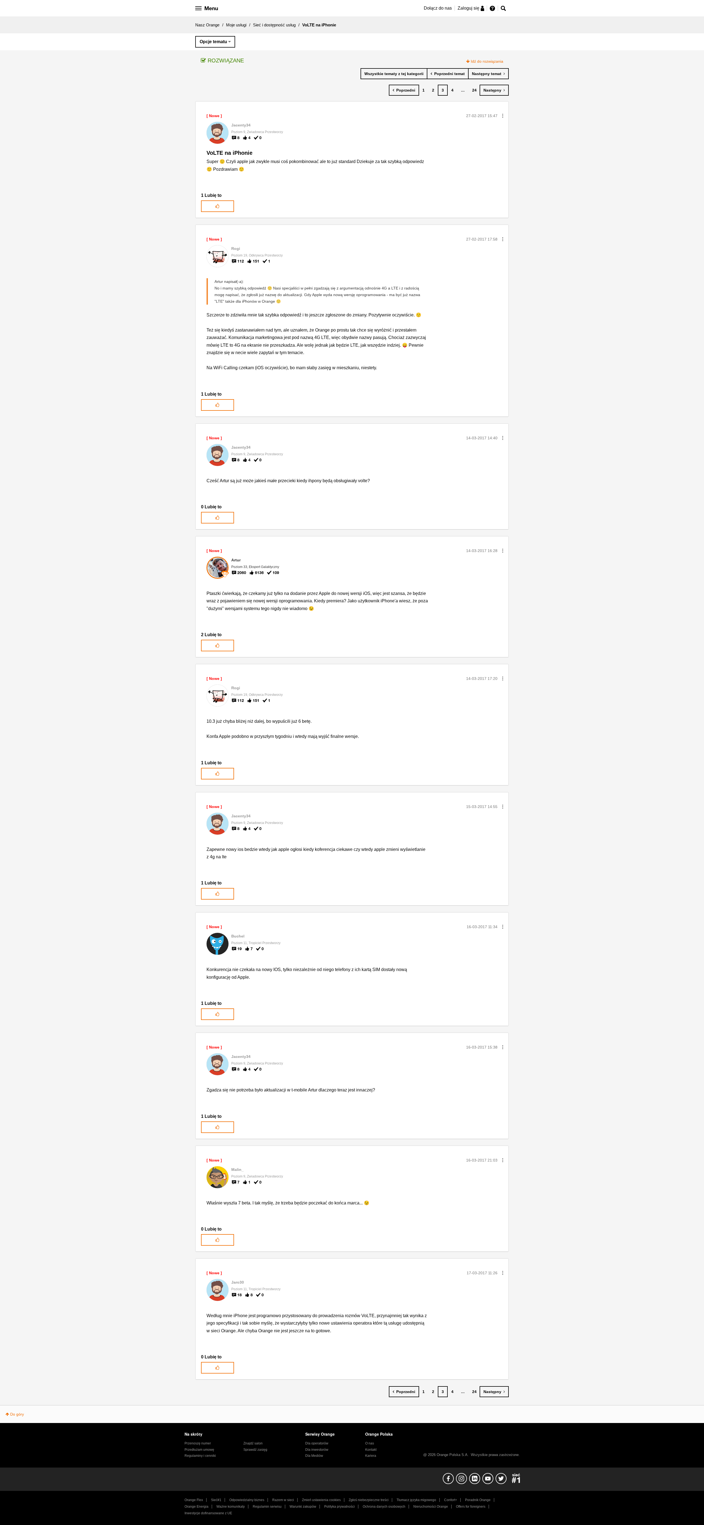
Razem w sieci (283, 1500)
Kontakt (370, 1450)
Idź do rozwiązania (487, 61)
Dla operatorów (316, 1443)
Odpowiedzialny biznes (246, 1500)
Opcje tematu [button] (213, 41)
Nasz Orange (207, 25)
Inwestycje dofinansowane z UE (208, 1513)
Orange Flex (194, 1500)
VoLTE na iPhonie (229, 153)
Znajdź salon (253, 1443)
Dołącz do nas (438, 8)
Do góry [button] (17, 1414)
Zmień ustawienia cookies (321, 1500)
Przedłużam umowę (199, 1450)
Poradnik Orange (478, 1500)
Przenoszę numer (198, 1443)
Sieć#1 (216, 1500)
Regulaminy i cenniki (200, 1456)
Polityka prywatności (339, 1507)
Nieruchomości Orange (430, 1507)
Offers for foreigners (470, 1507)
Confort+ (450, 1500)
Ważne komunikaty (230, 1507)
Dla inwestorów (316, 1450)
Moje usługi (236, 25)
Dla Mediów (314, 1456)
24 (474, 90)
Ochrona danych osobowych (384, 1507)
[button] (502, 115)
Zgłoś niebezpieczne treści (369, 1500)
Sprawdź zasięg (255, 1450)
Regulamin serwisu (267, 1507)
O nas (369, 1443)
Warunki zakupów (303, 1507)
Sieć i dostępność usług (274, 25)
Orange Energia (196, 1507)
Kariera (370, 1456)
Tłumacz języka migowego (416, 1500)
